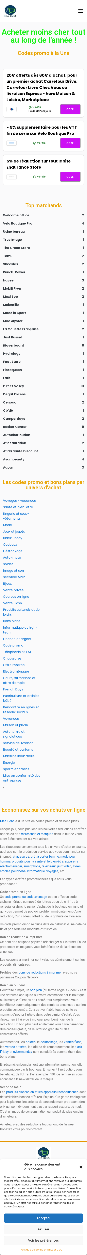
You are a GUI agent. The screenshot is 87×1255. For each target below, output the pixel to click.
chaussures (21, 856)
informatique (36, 871)
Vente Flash (12, 603)
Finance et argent (17, 639)
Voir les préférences (43, 1240)
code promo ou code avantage (25, 897)
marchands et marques (37, 834)
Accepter (44, 1218)
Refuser (43, 1229)
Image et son (13, 570)
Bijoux (7, 583)
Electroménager (16, 671)
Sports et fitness (16, 769)
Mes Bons (7, 821)
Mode (7, 525)
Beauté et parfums (18, 749)
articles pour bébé (13, 871)
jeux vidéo (64, 866)
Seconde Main (14, 577)
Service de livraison (18, 743)
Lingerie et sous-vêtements (16, 516)
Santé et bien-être (18, 507)
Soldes (8, 564)
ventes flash (72, 1042)
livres (77, 866)
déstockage (48, 1042)
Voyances (11, 718)
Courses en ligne (16, 596)
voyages (52, 871)
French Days (13, 689)
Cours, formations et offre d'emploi (19, 680)
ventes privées (16, 1047)
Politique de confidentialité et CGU (41, 1249)
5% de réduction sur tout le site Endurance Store (38, 164)
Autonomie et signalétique (14, 734)
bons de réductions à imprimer (40, 972)
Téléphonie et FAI (17, 652)
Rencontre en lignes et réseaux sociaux (21, 709)
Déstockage (12, 551)
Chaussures (12, 658)
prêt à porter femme (45, 856)
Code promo (13, 645)
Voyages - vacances (19, 500)
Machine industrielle (19, 756)
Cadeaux (10, 544)
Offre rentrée (14, 665)
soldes (31, 1042)
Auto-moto (12, 557)
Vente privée (13, 590)
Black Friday (12, 538)
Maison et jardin (15, 725)
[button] (81, 1167)
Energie (9, 762)
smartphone (31, 866)
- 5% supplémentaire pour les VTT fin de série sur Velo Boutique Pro (41, 130)
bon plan (36, 990)
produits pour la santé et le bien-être (38, 861)
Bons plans (11, 621)
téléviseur (49, 866)
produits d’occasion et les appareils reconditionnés (42, 1092)
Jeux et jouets (14, 531)
